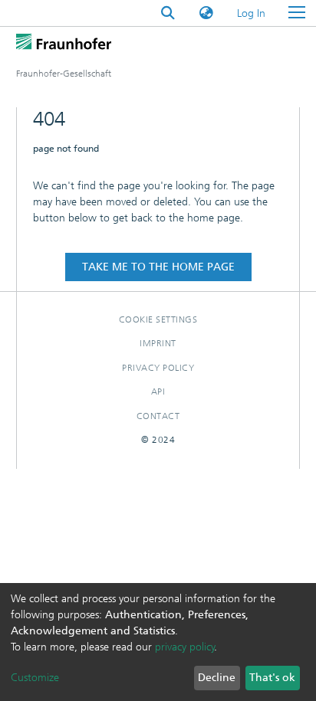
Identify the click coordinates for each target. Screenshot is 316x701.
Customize (35, 677)
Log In (252, 13)
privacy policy (185, 647)
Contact (158, 416)
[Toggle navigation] (297, 13)
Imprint (158, 343)
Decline (216, 677)
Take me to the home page (158, 267)
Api (158, 391)
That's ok (272, 677)
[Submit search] (168, 13)
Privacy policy (158, 367)
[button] (206, 13)
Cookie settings (158, 319)
